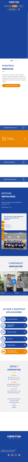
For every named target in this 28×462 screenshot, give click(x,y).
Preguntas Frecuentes (14, 402)
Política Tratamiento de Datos (14, 398)
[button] (12, 9)
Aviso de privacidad (14, 400)
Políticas (14, 407)
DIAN (14, 404)
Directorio (14, 405)
